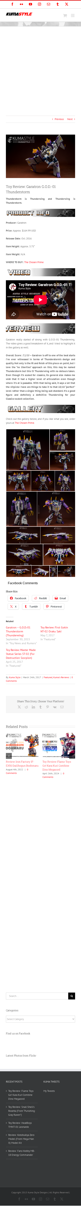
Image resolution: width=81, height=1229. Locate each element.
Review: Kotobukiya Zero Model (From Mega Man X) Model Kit (58, 765)
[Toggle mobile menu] (73, 15)
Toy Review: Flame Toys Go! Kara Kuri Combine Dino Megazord (20, 1095)
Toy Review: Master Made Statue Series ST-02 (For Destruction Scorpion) (21, 654)
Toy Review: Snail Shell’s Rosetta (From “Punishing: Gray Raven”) (21, 765)
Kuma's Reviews (61, 677)
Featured (48, 677)
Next (70, 119)
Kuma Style (14, 677)
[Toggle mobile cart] (65, 15)
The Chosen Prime (34, 262)
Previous (59, 119)
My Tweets (49, 1091)
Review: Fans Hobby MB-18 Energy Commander (21, 1153)
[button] (9, 756)
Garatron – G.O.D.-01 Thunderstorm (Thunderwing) (18, 631)
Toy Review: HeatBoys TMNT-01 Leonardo (20, 1125)
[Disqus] (40, 830)
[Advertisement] (40, 69)
